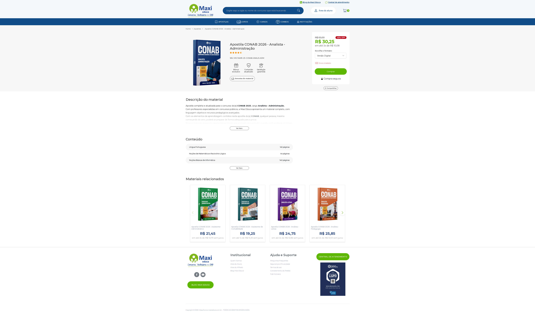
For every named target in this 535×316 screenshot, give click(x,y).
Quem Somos (236, 261)
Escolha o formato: (323, 51)
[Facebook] (196, 274)
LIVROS (244, 22)
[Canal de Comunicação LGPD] (332, 279)
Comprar (331, 71)
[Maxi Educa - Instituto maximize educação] (200, 270)
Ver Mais (239, 128)
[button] (342, 213)
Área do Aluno (236, 264)
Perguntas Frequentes (279, 261)
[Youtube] (203, 274)
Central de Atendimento (333, 257)
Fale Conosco (275, 274)
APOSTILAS (223, 22)
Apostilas (197, 29)
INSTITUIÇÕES (306, 22)
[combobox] (256, 10)
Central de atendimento (338, 2)
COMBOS (284, 22)
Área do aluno (326, 10)
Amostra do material (244, 78)
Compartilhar (332, 88)
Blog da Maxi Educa (312, 2)
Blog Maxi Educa (200, 285)
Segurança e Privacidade (280, 264)
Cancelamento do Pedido (280, 271)
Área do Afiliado (236, 267)
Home (188, 29)
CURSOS (263, 22)
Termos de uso (276, 267)
